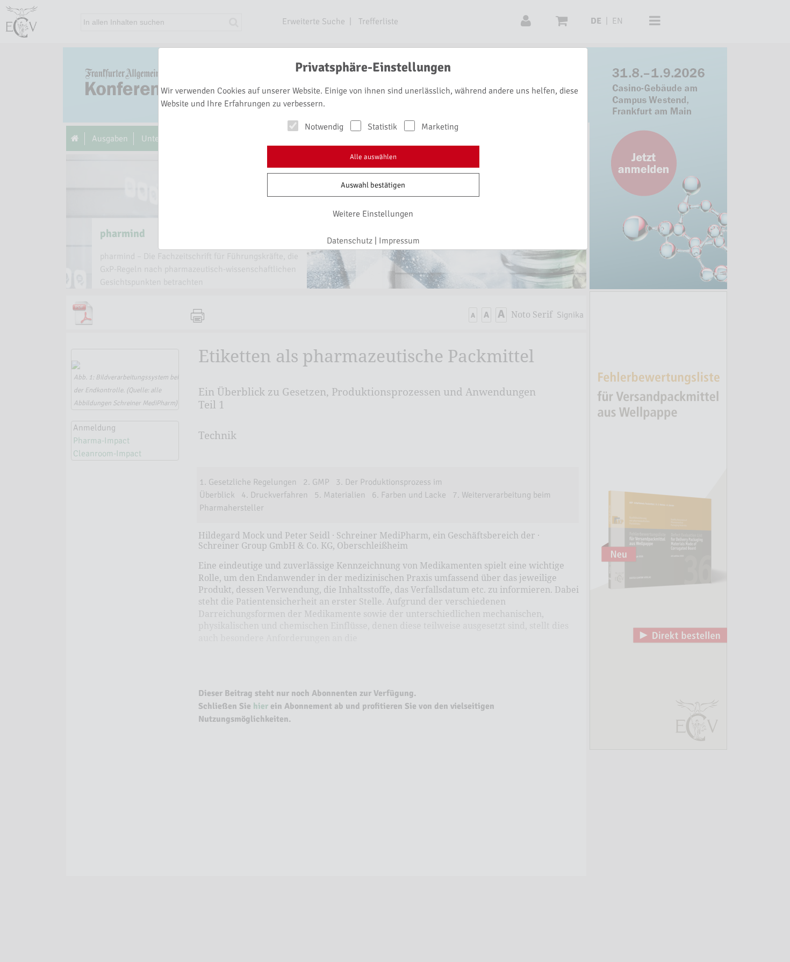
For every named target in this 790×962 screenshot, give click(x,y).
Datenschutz (349, 240)
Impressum (399, 240)
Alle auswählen (373, 157)
